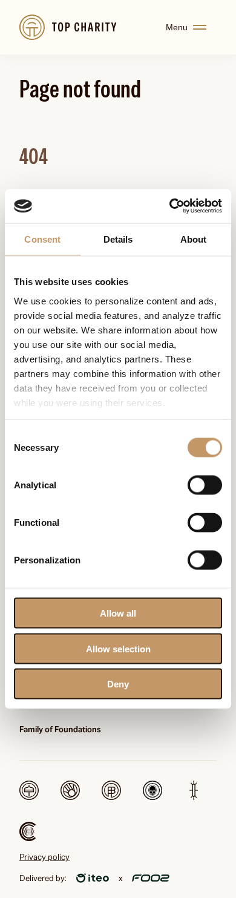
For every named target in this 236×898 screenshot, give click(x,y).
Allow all (118, 613)
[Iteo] (92, 878)
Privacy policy (44, 856)
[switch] (205, 485)
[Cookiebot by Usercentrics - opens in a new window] (169, 206)
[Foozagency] (150, 878)
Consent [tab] (42, 239)
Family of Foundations (60, 729)
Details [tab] (118, 239)
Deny (118, 684)
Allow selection (118, 648)
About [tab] (193, 239)
